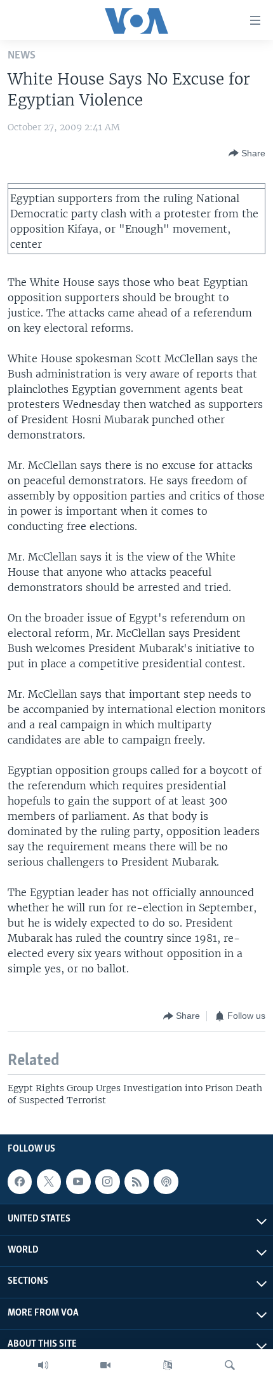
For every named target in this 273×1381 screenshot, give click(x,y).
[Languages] (168, 1365)
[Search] (230, 1365)
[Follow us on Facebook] (20, 1182)
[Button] (247, 153)
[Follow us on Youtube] (78, 1182)
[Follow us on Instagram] (107, 1182)
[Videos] (105, 1365)
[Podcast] (166, 1182)
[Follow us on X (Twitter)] (49, 1182)
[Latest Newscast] (43, 1365)
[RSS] (136, 1182)
